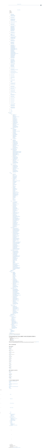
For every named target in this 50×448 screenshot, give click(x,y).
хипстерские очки (14, 120)
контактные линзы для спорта (16, 243)
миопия (14, 183)
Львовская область (12, 96)
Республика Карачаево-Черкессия (14, 49)
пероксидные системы (15, 246)
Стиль (10, 113)
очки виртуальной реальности (16, 220)
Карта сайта (12, 424)
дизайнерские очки (15, 136)
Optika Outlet (14, 273)
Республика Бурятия (13, 46)
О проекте (11, 422)
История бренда (14, 164)
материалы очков (14, 297)
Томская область (12, 65)
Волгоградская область (13, 19)
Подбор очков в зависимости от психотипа (17, 151)
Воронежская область (13, 20)
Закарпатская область (13, 90)
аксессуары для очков (15, 205)
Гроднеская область (13, 77)
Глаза (11, 173)
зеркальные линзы (15, 207)
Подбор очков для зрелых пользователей (17, 152)
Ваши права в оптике (13, 314)
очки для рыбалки (15, 221)
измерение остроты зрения (15, 193)
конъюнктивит (14, 182)
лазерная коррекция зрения (15, 194)
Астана (11, 81)
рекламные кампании (15, 118)
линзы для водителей (15, 208)
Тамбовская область (13, 64)
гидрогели (14, 241)
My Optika (14, 272)
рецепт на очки (14, 127)
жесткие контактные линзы (15, 232)
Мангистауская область (13, 84)
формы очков (14, 300)
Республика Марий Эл (13, 51)
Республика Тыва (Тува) (13, 54)
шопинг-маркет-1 (12, 316)
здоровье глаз (14, 160)
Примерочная (12, 330)
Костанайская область (13, 83)
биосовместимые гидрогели (15, 239)
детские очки (14, 203)
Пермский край (12, 42)
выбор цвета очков (15, 279)
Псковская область (12, 43)
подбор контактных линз (15, 195)
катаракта (14, 179)
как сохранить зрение (15, 147)
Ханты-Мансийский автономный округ (14, 69)
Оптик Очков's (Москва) (15, 291)
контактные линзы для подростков (16, 242)
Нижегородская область (13, 37)
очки (13, 185)
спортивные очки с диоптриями (16, 212)
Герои (11, 139)
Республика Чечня (12, 56)
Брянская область (12, 17)
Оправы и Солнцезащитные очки (14, 418)
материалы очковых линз (15, 250)
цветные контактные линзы (15, 231)
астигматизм (14, 178)
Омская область (12, 39)
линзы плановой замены (15, 245)
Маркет (11, 329)
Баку (11, 109)
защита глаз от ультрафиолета (16, 192)
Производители (12, 270)
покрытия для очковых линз (15, 251)
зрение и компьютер (15, 175)
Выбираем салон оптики (13, 315)
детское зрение (14, 174)
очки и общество (14, 117)
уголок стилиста (14, 131)
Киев (11, 93)
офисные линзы (14, 209)
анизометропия (14, 188)
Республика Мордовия (13, 52)
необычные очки (14, 150)
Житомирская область (13, 89)
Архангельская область (13, 15)
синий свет (14, 211)
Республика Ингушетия (13, 47)
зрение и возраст (14, 125)
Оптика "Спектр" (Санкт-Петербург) (16, 293)
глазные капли (14, 190)
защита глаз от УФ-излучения (16, 124)
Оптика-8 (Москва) (15, 294)
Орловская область (12, 40)
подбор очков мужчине (15, 280)
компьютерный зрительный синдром (16, 180)
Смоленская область (13, 62)
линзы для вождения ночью (15, 218)
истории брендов (14, 129)
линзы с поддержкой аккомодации (16, 265)
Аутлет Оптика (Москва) (15, 289)
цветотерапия (14, 200)
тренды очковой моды (15, 119)
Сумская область (12, 102)
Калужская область (12, 26)
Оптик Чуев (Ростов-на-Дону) (16, 292)
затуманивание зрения (15, 191)
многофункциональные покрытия (16, 256)
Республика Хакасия (13, 55)
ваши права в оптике (15, 121)
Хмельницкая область (13, 105)
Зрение (10, 172)
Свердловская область (13, 61)
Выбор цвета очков (15, 149)
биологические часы (15, 189)
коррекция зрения (15, 176)
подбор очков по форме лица (16, 298)
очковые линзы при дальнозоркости (16, 268)
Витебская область (12, 75)
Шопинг (10, 271)
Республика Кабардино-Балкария (14, 48)
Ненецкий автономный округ (13, 36)
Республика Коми (12, 50)
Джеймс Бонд (14, 135)
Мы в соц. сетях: (11, 425)
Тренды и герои (12, 128)
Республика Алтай (12, 45)
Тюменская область (13, 66)
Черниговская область (13, 107)
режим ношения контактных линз (16, 230)
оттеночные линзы (15, 236)
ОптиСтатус (14, 278)
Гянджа (11, 110)
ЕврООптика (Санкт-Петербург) (16, 290)
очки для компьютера (15, 202)
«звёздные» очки (14, 114)
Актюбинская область (13, 80)
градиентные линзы (15, 215)
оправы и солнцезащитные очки (16, 116)
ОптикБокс (14, 277)
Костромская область (13, 28)
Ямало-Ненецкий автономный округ (14, 72)
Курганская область (13, 30)
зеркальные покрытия (15, 264)
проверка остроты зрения (15, 171)
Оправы (11, 415)
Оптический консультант (13, 417)
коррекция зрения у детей (15, 126)
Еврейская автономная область (14, 21)
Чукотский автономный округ (13, 71)
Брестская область (12, 74)
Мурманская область (13, 35)
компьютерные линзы (15, 254)
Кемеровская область (13, 27)
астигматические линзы (15, 253)
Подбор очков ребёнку (15, 154)
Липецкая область (12, 32)
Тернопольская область (13, 103)
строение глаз (14, 197)
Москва (11, 34)
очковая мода (14, 130)
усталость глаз (14, 199)
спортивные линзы (15, 259)
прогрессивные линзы (15, 223)
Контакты (12, 423)
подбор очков (14, 196)
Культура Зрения (14, 276)
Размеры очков (14, 155)
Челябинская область (13, 70)
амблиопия (14, 187)
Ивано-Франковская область (13, 92)
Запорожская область (13, 91)
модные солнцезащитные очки (16, 219)
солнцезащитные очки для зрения (16, 224)
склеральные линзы (15, 247)
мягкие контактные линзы (15, 234)
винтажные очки (14, 115)
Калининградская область (13, 25)
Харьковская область (13, 104)
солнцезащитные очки (15, 201)
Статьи (11, 421)
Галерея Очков (14, 275)
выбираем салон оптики (15, 142)
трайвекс (14, 269)
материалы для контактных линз (16, 229)
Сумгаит (11, 111)
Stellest (13, 262)
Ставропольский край (13, 63)
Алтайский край (12, 14)
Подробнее (10, 349)
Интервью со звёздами (15, 141)
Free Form (14, 261)
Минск (11, 78)
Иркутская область (12, 24)
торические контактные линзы (16, 249)
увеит (13, 198)
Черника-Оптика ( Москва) (15, 295)
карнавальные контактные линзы (16, 233)
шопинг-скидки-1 (13, 305)
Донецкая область (12, 88)
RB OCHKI (14, 274)
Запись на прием (12, 331)
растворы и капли (13, 319)
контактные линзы (15, 181)
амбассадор (14, 132)
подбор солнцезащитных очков (16, 282)
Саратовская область (13, 60)
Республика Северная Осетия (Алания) (14, 53)
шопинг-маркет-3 (12, 324)
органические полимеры (15, 266)
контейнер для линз (15, 244)
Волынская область (12, 86)
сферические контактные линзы (16, 248)
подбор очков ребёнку (15, 281)
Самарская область (13, 59)
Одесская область (12, 98)
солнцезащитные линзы (15, 122)
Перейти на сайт (10, 347)
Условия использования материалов (16, 447)
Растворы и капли (12, 416)
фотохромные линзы (15, 144)
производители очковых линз (16, 252)
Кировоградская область (13, 94)
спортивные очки (14, 204)
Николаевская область (13, 97)
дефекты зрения (14, 123)
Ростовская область (13, 57)
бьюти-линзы (14, 240)
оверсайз (14, 137)
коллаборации (14, 133)
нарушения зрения (15, 177)
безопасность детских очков (15, 213)
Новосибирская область (13, 38)
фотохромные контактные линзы (16, 238)
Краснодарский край (13, 29)
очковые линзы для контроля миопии (16, 267)
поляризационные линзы (15, 143)
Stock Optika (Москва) (15, 288)
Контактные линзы (12, 227)
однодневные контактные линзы (16, 235)
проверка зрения (14, 237)
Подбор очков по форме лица (16, 153)
